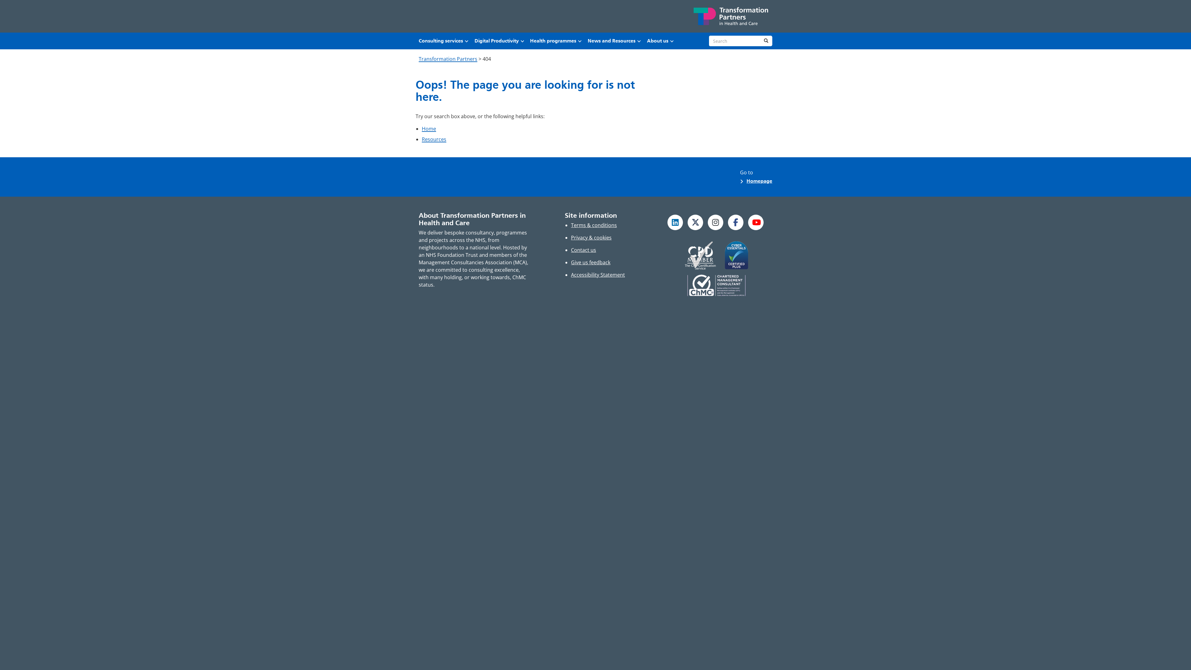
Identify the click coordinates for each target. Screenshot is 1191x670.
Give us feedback (590, 262)
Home (429, 128)
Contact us (583, 250)
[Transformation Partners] (730, 16)
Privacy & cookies (591, 237)
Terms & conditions (594, 225)
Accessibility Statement (598, 274)
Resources (434, 139)
